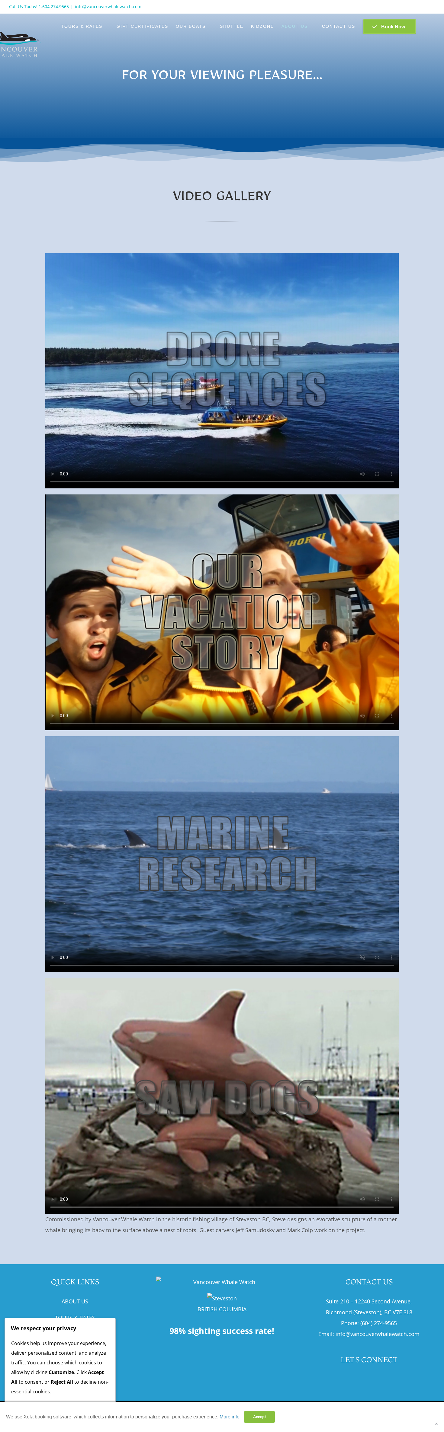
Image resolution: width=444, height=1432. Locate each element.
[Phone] (395, 1379)
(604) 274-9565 (378, 1323)
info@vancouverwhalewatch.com (108, 6)
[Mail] (382, 1379)
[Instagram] (356, 1379)
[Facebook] (342, 1379)
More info (230, 1416)
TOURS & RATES (75, 1317)
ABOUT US (75, 1301)
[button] (425, 26)
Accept (259, 1416)
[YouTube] (369, 1379)
